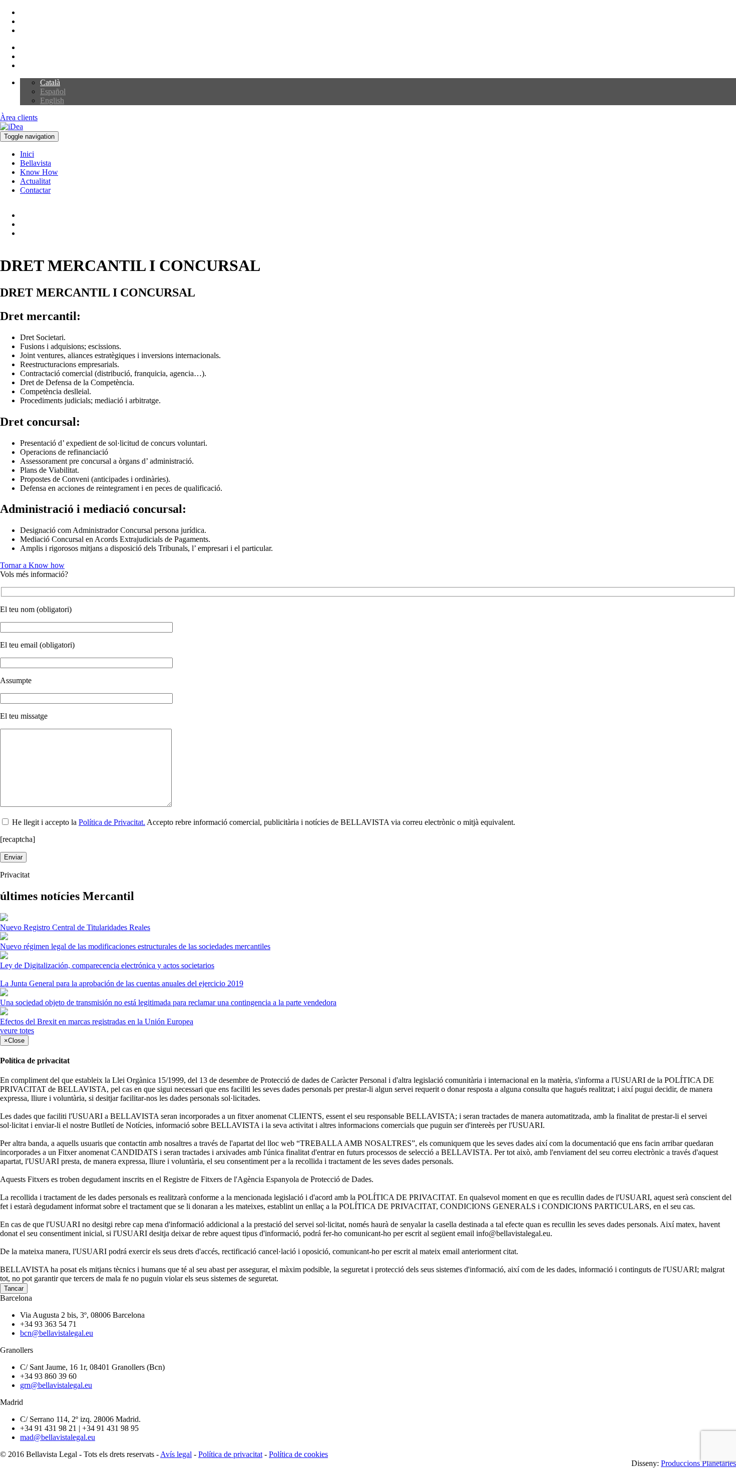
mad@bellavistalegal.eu (57, 1437)
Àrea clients (19, 117)
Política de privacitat (230, 1454)
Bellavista (35, 163)
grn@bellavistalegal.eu (56, 1385)
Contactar (35, 190)
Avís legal (176, 1454)
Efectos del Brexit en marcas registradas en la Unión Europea (96, 1021)
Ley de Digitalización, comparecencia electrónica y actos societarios (107, 965)
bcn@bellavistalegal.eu (56, 1333)
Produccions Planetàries (698, 1463)
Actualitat (35, 181)
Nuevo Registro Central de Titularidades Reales (75, 927)
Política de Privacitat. (112, 822)
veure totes (17, 1030)
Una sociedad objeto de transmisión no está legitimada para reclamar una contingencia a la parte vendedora (168, 1002)
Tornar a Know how (32, 565)
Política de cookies (298, 1454)
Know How (39, 172)
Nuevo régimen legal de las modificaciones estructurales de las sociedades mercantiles (135, 946)
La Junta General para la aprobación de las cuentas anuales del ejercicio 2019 (121, 983)
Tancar (14, 1288)
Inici (27, 154)
